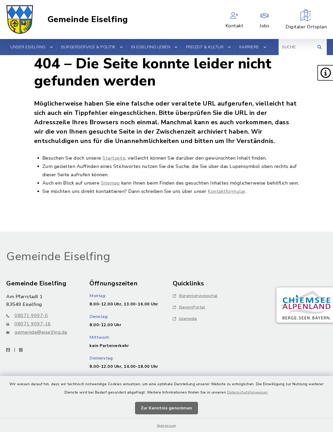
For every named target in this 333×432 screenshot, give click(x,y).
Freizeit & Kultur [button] (205, 47)
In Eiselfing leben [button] (150, 47)
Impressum (166, 425)
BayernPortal (192, 307)
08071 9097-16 (33, 324)
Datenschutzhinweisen (247, 392)
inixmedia (188, 319)
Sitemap (110, 183)
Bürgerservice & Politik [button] (88, 47)
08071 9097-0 (31, 315)
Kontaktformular (227, 191)
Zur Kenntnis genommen (166, 408)
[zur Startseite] (19, 19)
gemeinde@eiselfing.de (41, 332)
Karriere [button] (249, 47)
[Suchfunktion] (319, 47)
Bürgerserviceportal (198, 296)
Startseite (114, 158)
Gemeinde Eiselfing (87, 19)
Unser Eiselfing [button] (28, 47)
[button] (325, 73)
